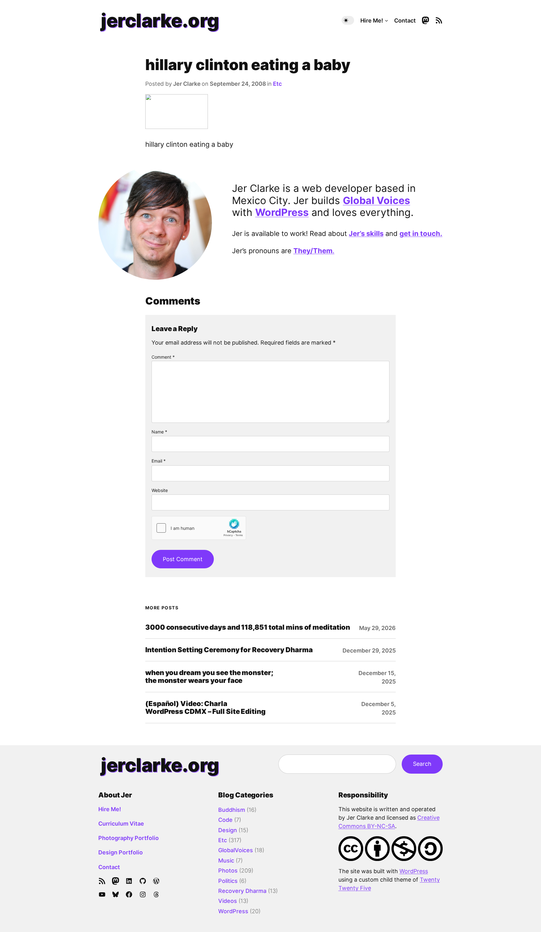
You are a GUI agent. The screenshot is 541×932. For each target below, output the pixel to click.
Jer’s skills (366, 233)
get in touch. (420, 233)
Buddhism (231, 810)
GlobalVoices (235, 850)
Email (159, 460)
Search (422, 763)
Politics (228, 881)
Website (160, 490)
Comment (163, 357)
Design (227, 830)
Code (225, 820)
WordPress (282, 212)
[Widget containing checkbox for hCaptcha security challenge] (199, 528)
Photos (228, 870)
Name (159, 431)
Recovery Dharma (242, 891)
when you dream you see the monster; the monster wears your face (209, 676)
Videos (227, 901)
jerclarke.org (160, 20)
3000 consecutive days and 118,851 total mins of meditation (247, 627)
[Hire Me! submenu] (386, 20)
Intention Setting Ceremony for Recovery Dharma (228, 650)
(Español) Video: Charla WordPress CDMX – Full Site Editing (205, 707)
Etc (277, 83)
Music (226, 860)
